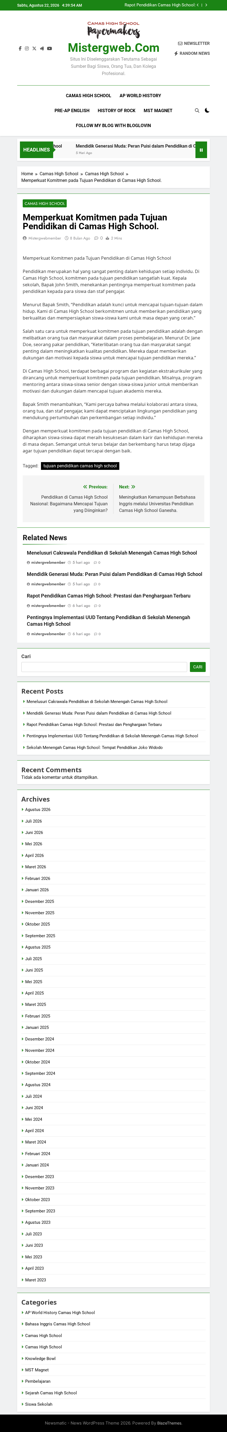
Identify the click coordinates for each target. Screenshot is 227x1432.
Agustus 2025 (37, 947)
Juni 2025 (34, 970)
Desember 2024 (39, 1039)
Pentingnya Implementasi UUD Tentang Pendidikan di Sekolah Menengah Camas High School (112, 735)
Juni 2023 (34, 1245)
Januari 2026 (37, 889)
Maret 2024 (35, 1142)
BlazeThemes (169, 1423)
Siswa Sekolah (38, 1404)
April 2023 (34, 1268)
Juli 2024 (33, 1096)
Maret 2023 (35, 1280)
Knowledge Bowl (40, 1358)
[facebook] (20, 48)
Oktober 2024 (37, 1062)
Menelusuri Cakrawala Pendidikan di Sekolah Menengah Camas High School (112, 553)
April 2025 (34, 993)
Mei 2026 (33, 843)
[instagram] (26, 48)
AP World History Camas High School (60, 1312)
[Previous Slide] (198, 5)
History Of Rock (116, 110)
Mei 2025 (33, 981)
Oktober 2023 (37, 1199)
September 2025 (40, 935)
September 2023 (40, 1211)
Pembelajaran (37, 1381)
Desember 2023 (39, 1176)
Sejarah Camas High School (51, 1392)
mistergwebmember (45, 238)
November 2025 (39, 912)
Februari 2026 (37, 878)
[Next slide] (206, 5)
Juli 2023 (33, 1234)
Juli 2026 (33, 821)
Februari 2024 (37, 1153)
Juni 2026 (34, 832)
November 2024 (39, 1050)
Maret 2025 (35, 1004)
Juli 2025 (33, 958)
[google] (41, 48)
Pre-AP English (72, 110)
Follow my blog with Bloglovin (113, 125)
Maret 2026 (35, 866)
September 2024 (40, 1073)
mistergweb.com (113, 48)
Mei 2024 (33, 1119)
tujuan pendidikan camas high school (80, 465)
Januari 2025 (37, 1027)
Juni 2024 (34, 1107)
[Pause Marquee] (201, 149)
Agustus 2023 (37, 1222)
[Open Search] (197, 110)
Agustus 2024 (37, 1084)
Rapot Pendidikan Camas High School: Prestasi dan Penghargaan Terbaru (160, 5)
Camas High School (88, 95)
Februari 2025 (37, 1016)
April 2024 (34, 1130)
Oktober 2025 (37, 924)
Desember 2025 (39, 901)
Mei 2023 (33, 1257)
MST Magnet (158, 110)
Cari (26, 656)
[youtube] (49, 48)
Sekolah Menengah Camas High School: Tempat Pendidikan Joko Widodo (95, 747)
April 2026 (34, 855)
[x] (34, 48)
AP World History (140, 95)
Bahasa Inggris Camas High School (57, 1324)
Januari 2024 (37, 1165)
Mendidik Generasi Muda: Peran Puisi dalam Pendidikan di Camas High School (141, 146)
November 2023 (39, 1188)
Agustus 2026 (37, 809)
